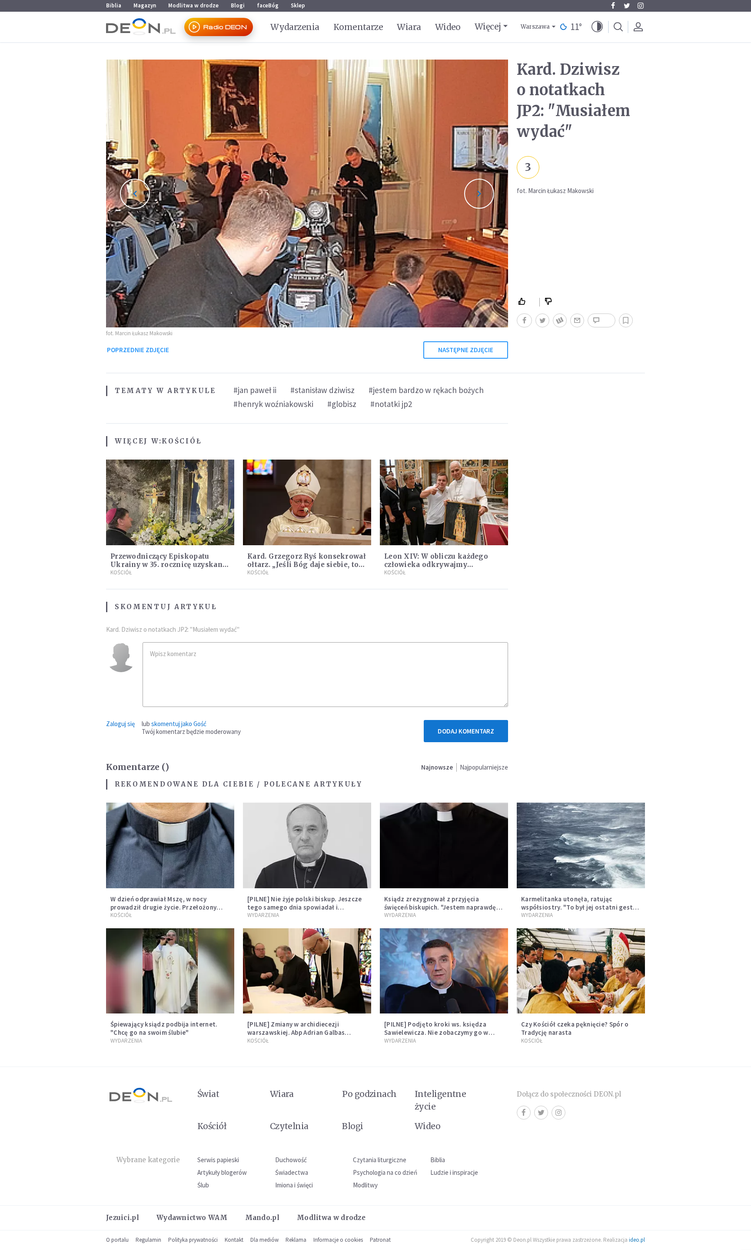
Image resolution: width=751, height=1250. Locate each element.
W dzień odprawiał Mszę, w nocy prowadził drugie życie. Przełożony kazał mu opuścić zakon (163, 907)
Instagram (640, 5)
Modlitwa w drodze (193, 5)
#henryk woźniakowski (273, 404)
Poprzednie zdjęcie (138, 350)
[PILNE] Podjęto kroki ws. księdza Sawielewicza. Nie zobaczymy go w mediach (436, 1032)
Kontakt (234, 1239)
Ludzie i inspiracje (454, 1172)
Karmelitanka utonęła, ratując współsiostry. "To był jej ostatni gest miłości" (577, 907)
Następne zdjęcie (465, 350)
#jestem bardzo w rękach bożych (426, 390)
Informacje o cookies (338, 1239)
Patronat (380, 1239)
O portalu (117, 1239)
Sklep (298, 5)
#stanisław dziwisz (322, 390)
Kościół (182, 441)
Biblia (113, 5)
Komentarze (358, 27)
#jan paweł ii (254, 390)
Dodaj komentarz (466, 731)
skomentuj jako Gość (178, 723)
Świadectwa (291, 1172)
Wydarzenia (294, 27)
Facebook (612, 5)
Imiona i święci (294, 1185)
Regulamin (148, 1239)
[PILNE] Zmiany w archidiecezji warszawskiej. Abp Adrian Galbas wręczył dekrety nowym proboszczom (304, 1032)
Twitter (626, 5)
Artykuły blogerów (222, 1172)
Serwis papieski (218, 1160)
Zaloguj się (120, 723)
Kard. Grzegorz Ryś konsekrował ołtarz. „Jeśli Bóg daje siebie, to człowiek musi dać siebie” (306, 564)
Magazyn (144, 5)
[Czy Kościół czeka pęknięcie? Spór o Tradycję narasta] (581, 971)
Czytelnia (289, 1126)
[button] (597, 27)
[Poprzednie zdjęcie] (135, 194)
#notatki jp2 (391, 404)
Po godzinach (369, 1094)
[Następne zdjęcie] (479, 194)
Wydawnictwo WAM (192, 1217)
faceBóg (268, 5)
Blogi (238, 5)
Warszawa (535, 27)
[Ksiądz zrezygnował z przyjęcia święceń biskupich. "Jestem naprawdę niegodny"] (444, 845)
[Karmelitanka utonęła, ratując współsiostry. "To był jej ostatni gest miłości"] (581, 845)
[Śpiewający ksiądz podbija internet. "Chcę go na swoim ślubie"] (170, 971)
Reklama (296, 1239)
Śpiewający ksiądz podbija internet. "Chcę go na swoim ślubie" (164, 1028)
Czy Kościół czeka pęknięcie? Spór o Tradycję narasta (575, 1028)
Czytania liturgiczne (379, 1160)
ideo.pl (637, 1239)
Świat (208, 1094)
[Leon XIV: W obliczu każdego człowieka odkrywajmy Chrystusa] (444, 502)
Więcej (488, 26)
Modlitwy (365, 1185)
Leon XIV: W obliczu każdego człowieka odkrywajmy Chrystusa (436, 564)
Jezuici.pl (122, 1217)
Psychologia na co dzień (385, 1172)
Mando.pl (262, 1217)
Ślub (203, 1185)
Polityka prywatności (193, 1239)
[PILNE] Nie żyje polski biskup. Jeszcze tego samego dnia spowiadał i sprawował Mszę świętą (304, 907)
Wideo (448, 27)
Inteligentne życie (440, 1100)
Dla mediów (264, 1239)
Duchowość (291, 1160)
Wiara (409, 27)
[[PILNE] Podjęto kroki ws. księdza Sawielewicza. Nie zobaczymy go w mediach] (444, 971)
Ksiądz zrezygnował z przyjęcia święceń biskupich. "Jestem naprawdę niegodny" (440, 907)
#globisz (341, 404)
